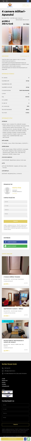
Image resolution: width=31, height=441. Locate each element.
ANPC (3, 389)
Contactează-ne (24, 56)
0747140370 (14, 190)
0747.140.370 (3, 1)
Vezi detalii (14, 193)
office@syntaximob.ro (6, 1)
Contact (4, 384)
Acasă (3, 378)
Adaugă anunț (5, 386)
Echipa (3, 382)
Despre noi (4, 380)
